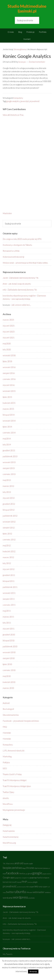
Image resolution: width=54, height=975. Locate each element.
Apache (26, 864)
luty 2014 (7, 444)
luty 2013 (7, 492)
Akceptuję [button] (33, 971)
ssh (49, 887)
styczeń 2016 (8, 385)
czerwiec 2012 (9, 539)
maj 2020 (7, 343)
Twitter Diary (8, 792)
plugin (35, 882)
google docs (18, 878)
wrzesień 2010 (9, 652)
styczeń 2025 (8, 325)
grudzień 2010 (9, 634)
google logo (33, 878)
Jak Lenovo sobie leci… (21, 305)
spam (45, 886)
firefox (22, 873)
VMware (29, 892)
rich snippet (30, 887)
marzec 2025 (8, 319)
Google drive (25, 878)
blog (23, 868)
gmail (30, 873)
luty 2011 (7, 622)
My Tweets (7, 954)
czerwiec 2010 (9, 670)
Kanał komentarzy (10, 837)
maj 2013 (7, 480)
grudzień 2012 (9, 504)
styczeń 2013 (8, 498)
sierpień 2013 (9, 468)
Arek (5, 283)
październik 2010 (10, 646)
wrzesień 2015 (9, 391)
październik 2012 (10, 515)
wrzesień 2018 (9, 355)
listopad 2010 (8, 640)
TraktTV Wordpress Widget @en (17, 786)
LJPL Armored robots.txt (13, 750)
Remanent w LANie (11, 251)
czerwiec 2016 (9, 379)
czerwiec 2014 (9, 432)
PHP (24, 881)
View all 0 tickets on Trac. (13, 115)
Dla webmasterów (11, 715)
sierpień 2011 (9, 599)
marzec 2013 (8, 486)
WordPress (8, 804)
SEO (5, 768)
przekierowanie (21, 887)
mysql (19, 882)
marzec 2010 (8, 688)
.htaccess (10, 863)
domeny (46, 868)
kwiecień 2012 (9, 551)
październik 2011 (10, 587)
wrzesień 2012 (9, 521)
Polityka (6, 762)
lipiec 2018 (7, 361)
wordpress (20, 897)
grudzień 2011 (9, 575)
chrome (30, 867)
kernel (5, 882)
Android (6, 703)
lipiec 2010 (7, 664)
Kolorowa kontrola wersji (13, 257)
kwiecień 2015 (9, 403)
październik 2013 (10, 456)
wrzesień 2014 (9, 420)
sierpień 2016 (9, 373)
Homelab (7, 732)
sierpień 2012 (9, 527)
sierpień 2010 (9, 658)
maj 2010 (7, 676)
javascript (24, 101)
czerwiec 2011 (9, 605)
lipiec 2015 (7, 397)
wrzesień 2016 (9, 367)
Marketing (7, 756)
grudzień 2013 (9, 450)
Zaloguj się (7, 825)
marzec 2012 (8, 557)
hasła (39, 877)
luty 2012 (7, 563)
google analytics (13, 101)
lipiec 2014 (7, 426)
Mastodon (7, 213)
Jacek (5, 278)
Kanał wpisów (9, 831)
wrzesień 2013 (9, 462)
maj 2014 (7, 438)
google (37, 873)
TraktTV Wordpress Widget (14, 780)
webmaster (38, 891)
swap (4, 892)
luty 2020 (7, 349)
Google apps (9, 877)
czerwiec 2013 (9, 474)
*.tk (4, 863)
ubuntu (6, 798)
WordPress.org (9, 843)
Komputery (18, 98)
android (18, 863)
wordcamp (8, 897)
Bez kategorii (8, 709)
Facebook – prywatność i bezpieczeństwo (21, 721)
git (26, 874)
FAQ (5, 727)
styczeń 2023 (8, 331)
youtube (31, 898)
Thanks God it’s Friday (12, 774)
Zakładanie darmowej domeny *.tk (23, 278)
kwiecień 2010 (9, 682)
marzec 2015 (8, 409)
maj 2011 (7, 611)
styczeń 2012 (8, 569)
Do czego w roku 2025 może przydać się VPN (22, 239)
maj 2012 (7, 545)
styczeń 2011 (8, 628)
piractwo (30, 882)
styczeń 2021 (8, 337)
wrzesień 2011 (9, 593)
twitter (10, 892)
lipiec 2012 (7, 533)
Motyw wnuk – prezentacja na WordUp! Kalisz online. (25, 262)
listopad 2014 (8, 415)
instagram (45, 878)
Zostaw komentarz (37, 62)
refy (4, 289)
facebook (12, 873)
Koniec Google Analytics (27, 56)
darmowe (38, 868)
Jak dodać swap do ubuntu (19, 283)
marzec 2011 (8, 616)
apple (31, 864)
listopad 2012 (8, 510)
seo (36, 886)
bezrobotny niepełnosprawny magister (19, 295)
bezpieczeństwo (12, 867)
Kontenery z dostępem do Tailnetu (17, 245)
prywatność (35, 101)
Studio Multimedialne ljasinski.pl (27, 8)
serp (41, 886)
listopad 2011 (8, 581)
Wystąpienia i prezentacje (14, 810)
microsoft (12, 882)
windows (48, 892)
